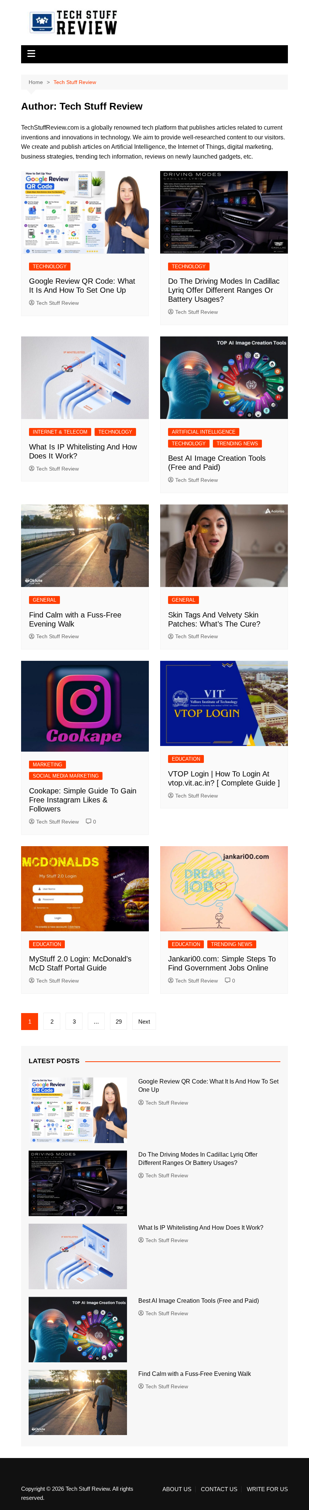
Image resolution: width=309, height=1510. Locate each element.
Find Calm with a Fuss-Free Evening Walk (194, 1374)
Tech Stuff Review (57, 303)
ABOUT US (176, 1489)
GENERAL (44, 600)
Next (144, 1021)
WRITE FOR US (267, 1489)
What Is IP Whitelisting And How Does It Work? (201, 1227)
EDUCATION (186, 759)
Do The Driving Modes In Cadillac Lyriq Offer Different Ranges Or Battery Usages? (224, 290)
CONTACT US (219, 1489)
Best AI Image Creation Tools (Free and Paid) (198, 1301)
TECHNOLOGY (50, 266)
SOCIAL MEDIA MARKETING (66, 776)
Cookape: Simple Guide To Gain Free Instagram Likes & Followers (82, 800)
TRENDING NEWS (237, 443)
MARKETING (47, 764)
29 (119, 1021)
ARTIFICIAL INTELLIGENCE (204, 432)
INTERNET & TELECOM (60, 432)
